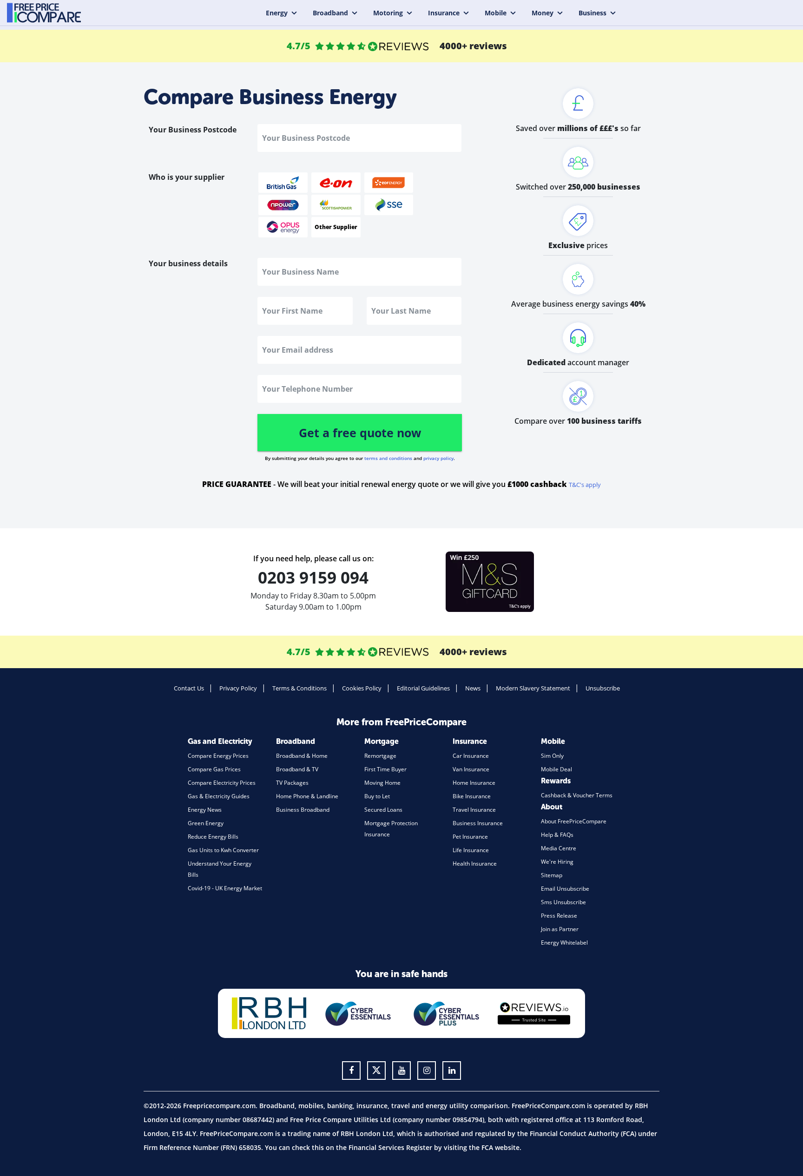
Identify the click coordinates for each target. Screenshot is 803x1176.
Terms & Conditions (299, 688)
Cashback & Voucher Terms (576, 795)
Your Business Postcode (193, 130)
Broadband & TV (297, 769)
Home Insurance (474, 783)
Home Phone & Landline (307, 796)
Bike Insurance (472, 796)
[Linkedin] (451, 1070)
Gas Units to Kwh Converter (223, 850)
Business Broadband (302, 810)
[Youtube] (401, 1070)
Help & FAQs (557, 835)
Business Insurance (478, 823)
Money (542, 12)
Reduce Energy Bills (213, 837)
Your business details (188, 263)
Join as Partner (560, 929)
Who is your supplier (186, 177)
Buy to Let (377, 796)
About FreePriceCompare (573, 821)
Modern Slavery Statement (533, 688)
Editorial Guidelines (423, 688)
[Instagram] (426, 1070)
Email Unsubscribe (565, 889)
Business (592, 12)
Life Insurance (471, 850)
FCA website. (501, 1147)
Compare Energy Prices (218, 756)
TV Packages (292, 783)
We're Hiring (557, 862)
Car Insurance (471, 756)
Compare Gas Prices (214, 769)
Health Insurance (475, 863)
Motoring (388, 12)
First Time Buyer (385, 769)
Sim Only (552, 756)
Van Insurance (471, 769)
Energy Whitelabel (564, 942)
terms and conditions (388, 458)
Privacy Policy (238, 688)
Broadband (330, 12)
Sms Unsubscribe (563, 902)
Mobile (496, 12)
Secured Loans (383, 810)
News (472, 688)
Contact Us (189, 688)
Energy (277, 12)
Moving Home (382, 783)
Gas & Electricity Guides (219, 796)
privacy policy (438, 458)
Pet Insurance (470, 837)
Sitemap (551, 875)
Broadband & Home (302, 756)
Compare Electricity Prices (222, 783)
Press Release (559, 916)
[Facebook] (351, 1070)
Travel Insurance (474, 810)
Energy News (205, 810)
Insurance (444, 12)
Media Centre (558, 848)
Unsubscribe (603, 688)
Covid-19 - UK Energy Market (225, 888)
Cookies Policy (362, 688)
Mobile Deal (556, 769)
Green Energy (206, 823)
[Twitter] (376, 1070)
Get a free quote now (360, 432)
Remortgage (380, 756)
